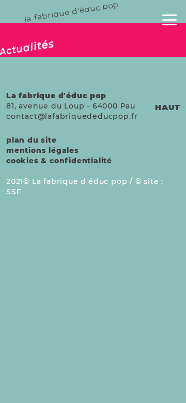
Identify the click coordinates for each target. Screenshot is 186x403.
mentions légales (42, 150)
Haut (167, 107)
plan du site (31, 140)
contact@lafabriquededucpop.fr (72, 116)
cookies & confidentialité (59, 160)
